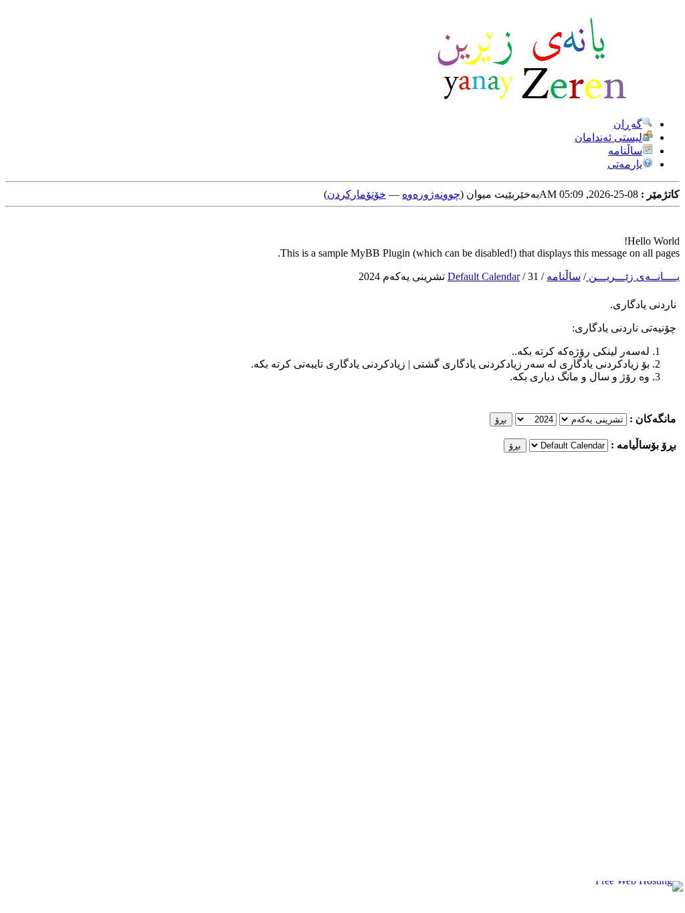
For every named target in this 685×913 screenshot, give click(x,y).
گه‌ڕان (627, 124)
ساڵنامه (625, 150)
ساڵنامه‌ (564, 276)
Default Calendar (484, 276)
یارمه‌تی (624, 164)
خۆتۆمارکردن (356, 194)
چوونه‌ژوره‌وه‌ (431, 194)
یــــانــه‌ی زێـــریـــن (633, 276)
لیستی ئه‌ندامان (608, 137)
